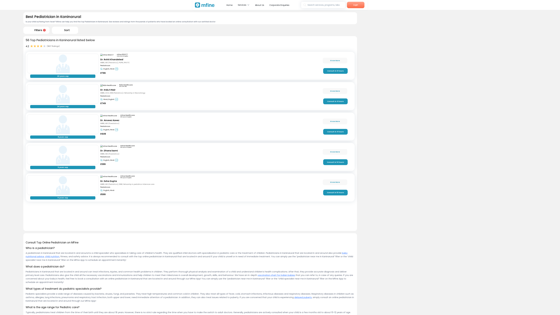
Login (355, 5)
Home (229, 5)
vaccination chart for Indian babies (276, 275)
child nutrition (52, 256)
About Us (259, 5)
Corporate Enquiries (279, 5)
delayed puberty (303, 297)
